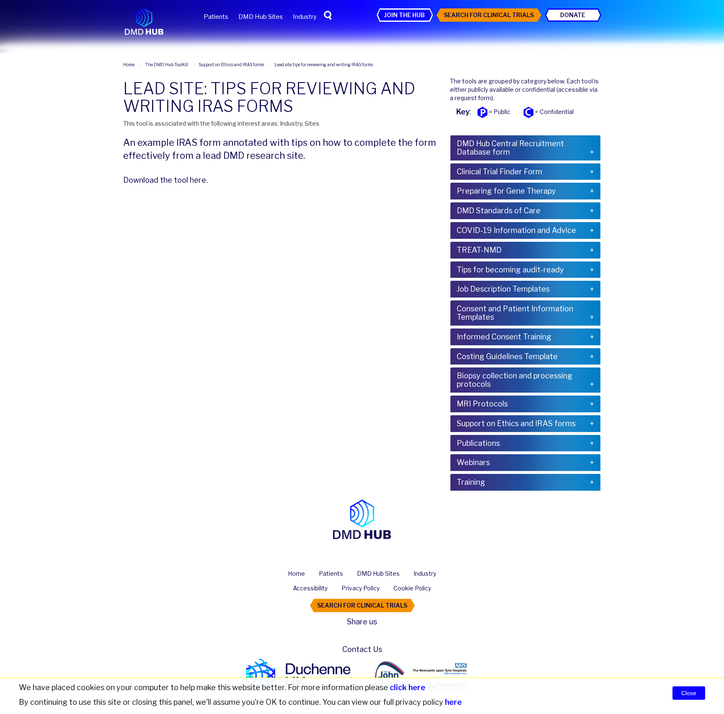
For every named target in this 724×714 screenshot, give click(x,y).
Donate (572, 14)
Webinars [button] (473, 462)
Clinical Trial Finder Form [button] (499, 171)
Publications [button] (478, 443)
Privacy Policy (360, 588)
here (198, 180)
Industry (305, 17)
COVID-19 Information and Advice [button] (516, 230)
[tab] (525, 147)
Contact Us (362, 649)
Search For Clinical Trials (489, 14)
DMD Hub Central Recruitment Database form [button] (510, 147)
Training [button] (471, 482)
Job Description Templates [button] (503, 289)
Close (688, 693)
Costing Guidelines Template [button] (507, 356)
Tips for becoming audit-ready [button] (510, 269)
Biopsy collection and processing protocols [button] (514, 379)
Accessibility (310, 588)
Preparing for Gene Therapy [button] (506, 190)
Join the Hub (404, 14)
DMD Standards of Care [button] (498, 210)
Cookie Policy (412, 588)
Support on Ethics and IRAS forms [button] (516, 423)
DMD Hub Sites (260, 17)
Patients (216, 17)
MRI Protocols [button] (482, 403)
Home (296, 573)
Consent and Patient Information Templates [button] (515, 312)
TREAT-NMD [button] (479, 250)
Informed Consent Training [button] (504, 336)
